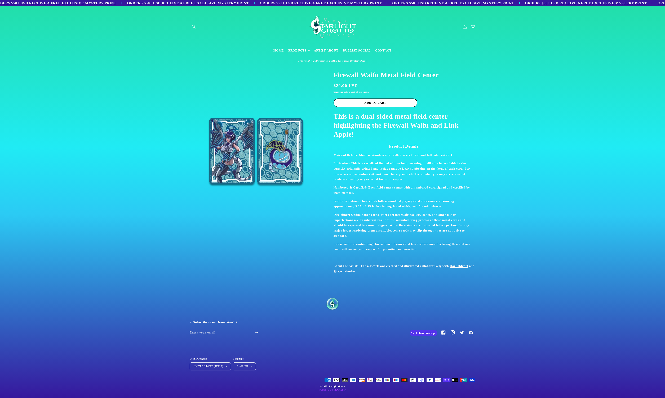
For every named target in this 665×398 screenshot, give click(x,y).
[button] (194, 27)
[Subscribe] (256, 332)
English (242, 366)
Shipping (338, 92)
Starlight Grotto (337, 386)
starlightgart (459, 266)
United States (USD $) (208, 366)
